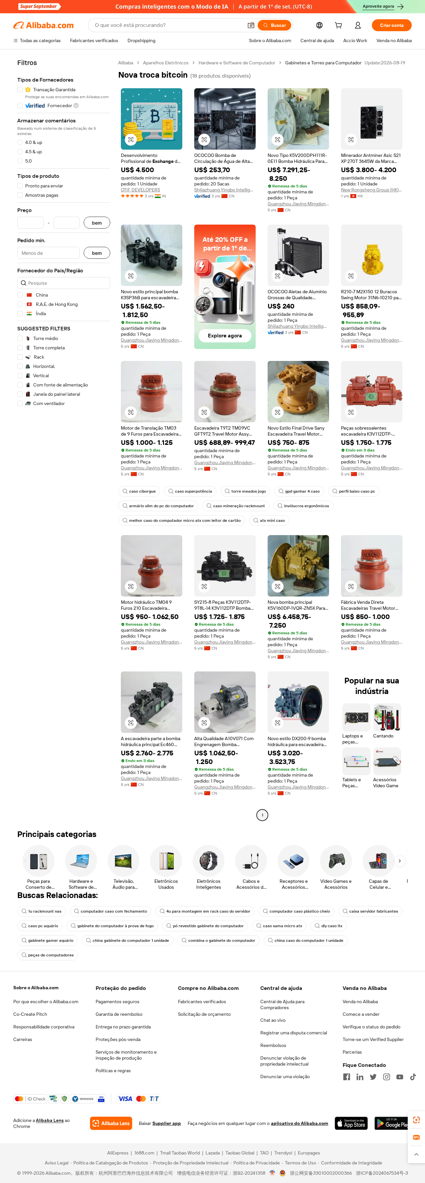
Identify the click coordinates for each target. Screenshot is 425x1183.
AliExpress (117, 1152)
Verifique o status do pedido (371, 1026)
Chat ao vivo (273, 1020)
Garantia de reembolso (119, 1014)
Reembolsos (273, 1045)
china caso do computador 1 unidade (309, 940)
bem (97, 223)
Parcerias (352, 1052)
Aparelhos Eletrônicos (166, 62)
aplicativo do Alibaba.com (299, 1123)
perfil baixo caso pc (357, 491)
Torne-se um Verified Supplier (373, 1039)
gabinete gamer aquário (50, 940)
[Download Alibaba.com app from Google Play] (393, 1123)
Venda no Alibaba (360, 1001)
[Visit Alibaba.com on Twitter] (373, 1077)
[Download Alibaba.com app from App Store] (351, 1123)
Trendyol (283, 1152)
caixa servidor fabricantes (373, 911)
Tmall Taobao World (180, 1152)
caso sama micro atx (282, 926)
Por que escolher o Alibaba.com (45, 1001)
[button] (251, 25)
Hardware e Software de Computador (237, 62)
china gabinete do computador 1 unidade (131, 940)
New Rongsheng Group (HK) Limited (371, 189)
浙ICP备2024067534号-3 (382, 1173)
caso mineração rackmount (239, 506)
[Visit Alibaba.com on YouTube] (400, 1077)
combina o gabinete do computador (221, 940)
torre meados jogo (248, 491)
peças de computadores (51, 955)
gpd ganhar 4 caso (302, 491)
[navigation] (63, 440)
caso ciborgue (142, 491)
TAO (264, 1152)
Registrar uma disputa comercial (293, 1032)
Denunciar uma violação (285, 1076)
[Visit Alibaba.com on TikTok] (413, 1077)
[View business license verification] (272, 1173)
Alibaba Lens (50, 1120)
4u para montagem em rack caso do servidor (208, 911)
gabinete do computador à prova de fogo (115, 926)
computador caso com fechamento (114, 911)
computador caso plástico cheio (300, 911)
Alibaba (125, 62)
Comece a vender (361, 1014)
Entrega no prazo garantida (123, 1026)
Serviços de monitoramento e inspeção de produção (126, 1055)
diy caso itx (331, 926)
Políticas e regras (113, 1070)
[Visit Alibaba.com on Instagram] (386, 1077)
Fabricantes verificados (202, 1001)
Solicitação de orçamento (204, 1014)
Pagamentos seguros (117, 1001)
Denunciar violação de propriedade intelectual (284, 1061)
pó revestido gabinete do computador (208, 926)
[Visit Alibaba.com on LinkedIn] (360, 1077)
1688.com (144, 1152)
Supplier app (166, 1123)
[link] (416, 1120)
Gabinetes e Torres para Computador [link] (323, 62)
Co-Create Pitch (30, 1014)
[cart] (340, 26)
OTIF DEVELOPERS (140, 189)
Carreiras (22, 1039)
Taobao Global (239, 1152)
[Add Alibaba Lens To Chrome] (111, 1123)
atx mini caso (272, 520)
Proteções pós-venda (118, 1039)
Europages (309, 1152)
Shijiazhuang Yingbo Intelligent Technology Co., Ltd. (225, 189)
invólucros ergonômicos (306, 506)
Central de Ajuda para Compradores (282, 1004)
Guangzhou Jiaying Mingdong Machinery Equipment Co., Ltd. (298, 203)
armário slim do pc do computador (161, 506)
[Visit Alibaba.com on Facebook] (347, 1077)
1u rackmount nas (44, 911)
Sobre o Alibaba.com (35, 987)
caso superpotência (193, 491)
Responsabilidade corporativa (43, 1026)
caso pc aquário (43, 926)
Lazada (213, 1152)
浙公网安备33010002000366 (321, 1173)
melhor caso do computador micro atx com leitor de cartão (185, 520)
